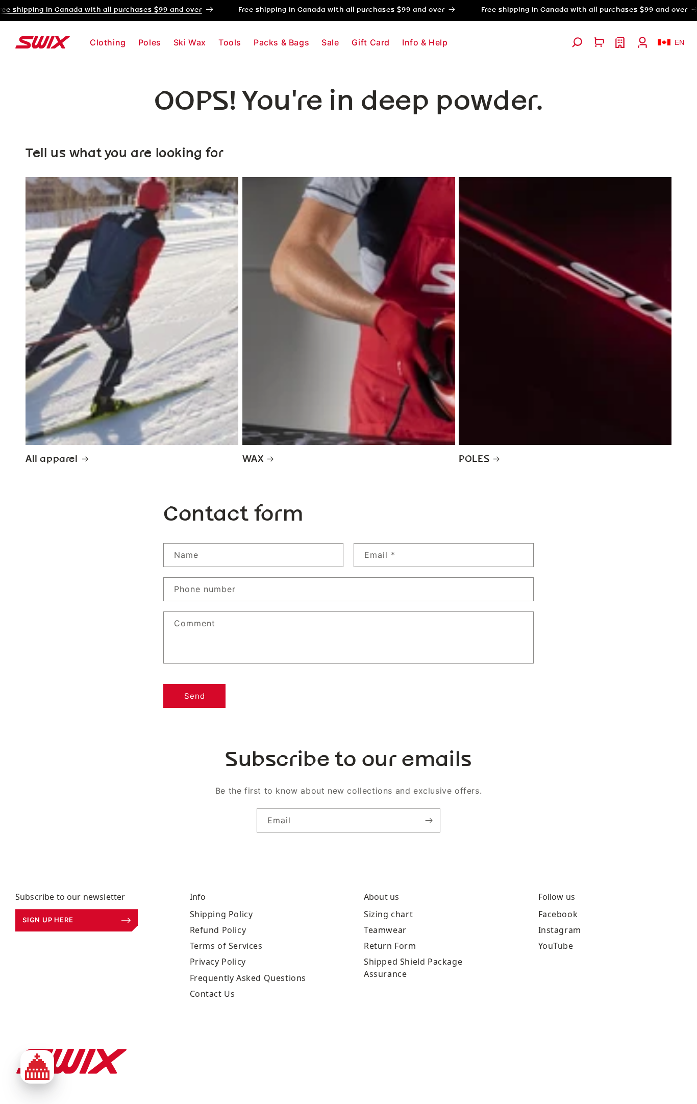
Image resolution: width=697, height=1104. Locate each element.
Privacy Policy (218, 962)
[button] (108, 42)
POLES (474, 459)
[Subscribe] (428, 820)
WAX (253, 459)
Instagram (559, 930)
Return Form (390, 946)
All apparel (52, 459)
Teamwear (385, 930)
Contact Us (212, 993)
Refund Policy (218, 930)
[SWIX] (71, 1061)
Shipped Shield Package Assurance (413, 967)
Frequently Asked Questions (248, 978)
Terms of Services (226, 946)
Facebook (558, 914)
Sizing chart (388, 914)
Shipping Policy (221, 914)
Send (194, 696)
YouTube (556, 946)
